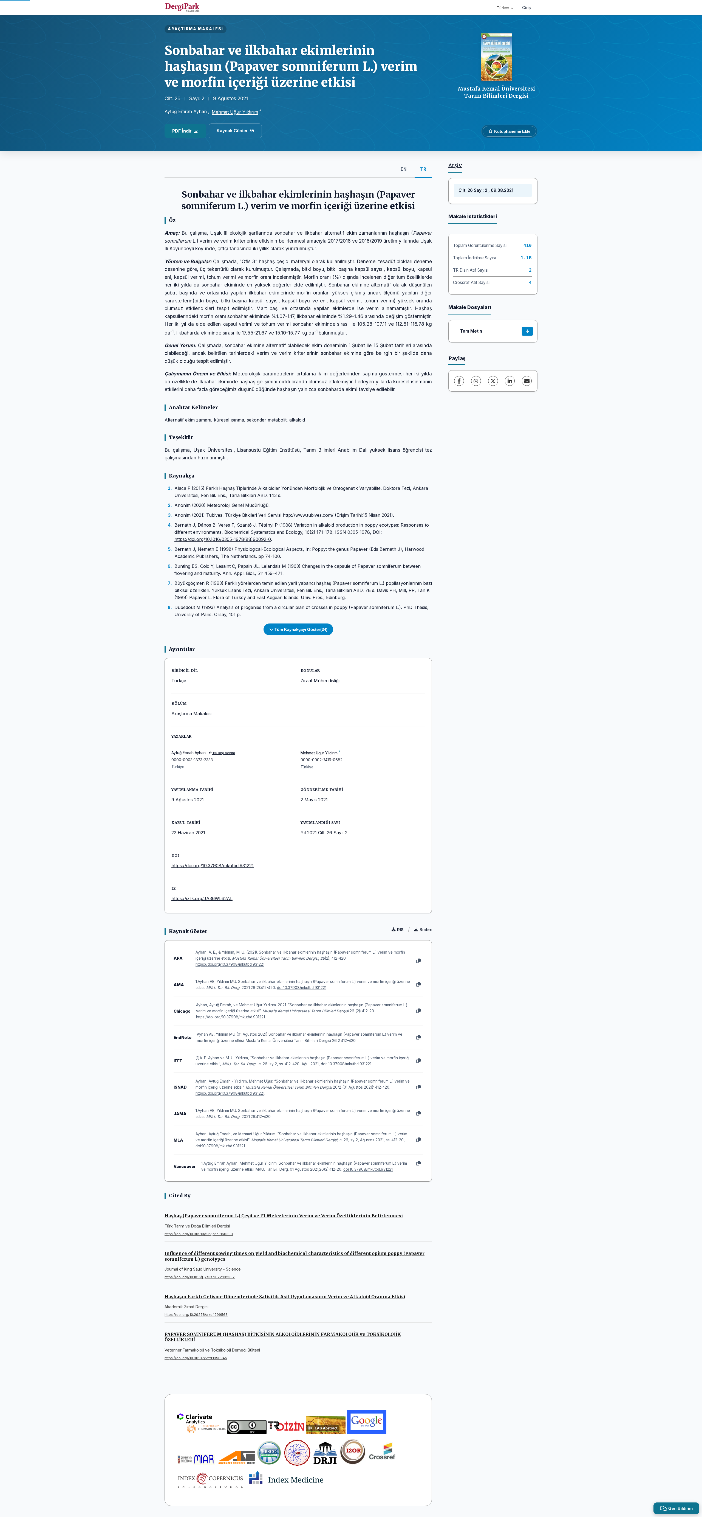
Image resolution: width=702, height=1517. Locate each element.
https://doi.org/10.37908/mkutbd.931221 (212, 865)
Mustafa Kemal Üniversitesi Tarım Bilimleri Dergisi (496, 92)
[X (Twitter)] (493, 381)
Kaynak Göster (232, 130)
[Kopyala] (418, 961)
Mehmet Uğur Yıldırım (235, 112)
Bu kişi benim (223, 753)
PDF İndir (182, 131)
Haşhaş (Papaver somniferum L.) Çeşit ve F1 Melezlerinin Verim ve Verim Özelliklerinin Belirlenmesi (284, 1215)
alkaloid (297, 420)
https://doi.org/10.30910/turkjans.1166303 (199, 1234)
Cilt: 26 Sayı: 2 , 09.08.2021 (485, 190)
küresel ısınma (229, 420)
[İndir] (527, 331)
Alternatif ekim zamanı (188, 420)
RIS (400, 929)
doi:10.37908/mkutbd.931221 (301, 987)
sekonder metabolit (267, 420)
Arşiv (455, 165)
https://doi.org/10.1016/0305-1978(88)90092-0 (222, 539)
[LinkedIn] (510, 381)
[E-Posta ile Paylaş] (527, 381)
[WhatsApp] (476, 381)
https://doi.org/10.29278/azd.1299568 (196, 1315)
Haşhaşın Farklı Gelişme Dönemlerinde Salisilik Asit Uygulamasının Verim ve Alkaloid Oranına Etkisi (285, 1296)
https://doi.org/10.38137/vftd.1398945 (196, 1358)
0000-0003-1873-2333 (192, 760)
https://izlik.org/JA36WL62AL (202, 898)
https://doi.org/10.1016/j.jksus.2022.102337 (200, 1277)
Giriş (526, 7)
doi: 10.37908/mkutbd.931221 (346, 1064)
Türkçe (503, 7)
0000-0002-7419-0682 (321, 760)
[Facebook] (459, 381)
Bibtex (426, 929)
